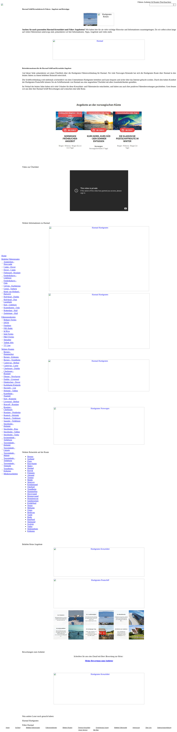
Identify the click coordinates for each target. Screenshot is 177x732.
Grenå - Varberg (10, 289)
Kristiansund (32, 484)
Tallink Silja (8, 342)
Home (3, 256)
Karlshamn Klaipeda (12, 385)
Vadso (29, 526)
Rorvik (30, 470)
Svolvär (30, 524)
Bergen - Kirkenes (11, 357)
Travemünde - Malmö (9, 454)
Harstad (30, 468)
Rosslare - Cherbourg (8, 408)
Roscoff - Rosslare (11, 404)
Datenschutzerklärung (164, 727)
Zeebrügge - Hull (11, 313)
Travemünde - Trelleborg (9, 459)
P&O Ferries (9, 337)
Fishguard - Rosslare (12, 273)
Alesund (30, 475)
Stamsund (31, 522)
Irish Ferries (8, 334)
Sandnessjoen (32, 501)
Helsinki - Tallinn (11, 391)
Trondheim (31, 489)
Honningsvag (32, 498)
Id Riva (7, 331)
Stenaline (7, 340)
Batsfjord (31, 519)
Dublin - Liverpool (11, 379)
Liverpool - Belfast (11, 401)
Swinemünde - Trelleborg (10, 438)
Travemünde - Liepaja (9, 449)
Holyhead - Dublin (11, 297)
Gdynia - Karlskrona (12, 286)
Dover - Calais (10, 270)
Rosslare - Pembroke (12, 412)
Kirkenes (31, 531)
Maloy (30, 466)
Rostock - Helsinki (11, 415)
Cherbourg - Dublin (12, 368)
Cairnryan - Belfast (11, 363)
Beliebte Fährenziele (120, 727)
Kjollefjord (31, 503)
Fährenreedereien (8, 317)
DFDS (6, 323)
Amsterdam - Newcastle (9, 263)
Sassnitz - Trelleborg (12, 421)
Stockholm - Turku (11, 435)
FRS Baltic (8, 328)
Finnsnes (31, 473)
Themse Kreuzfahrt (84, 727)
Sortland (30, 459)
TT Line (7, 345)
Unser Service (82, 730)
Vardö (29, 515)
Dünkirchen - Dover (12, 382)
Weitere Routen (7, 349)
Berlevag (31, 512)
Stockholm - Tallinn (12, 432)
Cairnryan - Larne (11, 366)
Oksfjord (31, 487)
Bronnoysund (32, 496)
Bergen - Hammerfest (9, 353)
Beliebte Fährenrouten (10, 259)
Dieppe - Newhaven (12, 376)
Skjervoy (31, 482)
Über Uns (149, 727)
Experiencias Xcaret (102, 727)
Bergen (30, 456)
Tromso (30, 477)
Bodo (29, 517)
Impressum (136, 727)
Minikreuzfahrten (11, 474)
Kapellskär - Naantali (9, 394)
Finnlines (7, 325)
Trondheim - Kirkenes (9, 470)
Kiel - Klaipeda (10, 399)
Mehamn (31, 508)
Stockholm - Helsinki (9, 425)
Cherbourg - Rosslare (9, 372)
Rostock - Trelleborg (12, 418)
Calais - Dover (10, 267)
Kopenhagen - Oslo (12, 308)
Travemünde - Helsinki (9, 444)
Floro (29, 461)
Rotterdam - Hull (10, 310)
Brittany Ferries (10, 320)
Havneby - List (10, 388)
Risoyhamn (32, 463)
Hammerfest (32, 491)
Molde (30, 480)
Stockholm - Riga (11, 429)
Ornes (29, 510)
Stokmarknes (32, 529)
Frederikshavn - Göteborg (10, 276)
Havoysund (32, 494)
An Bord (17, 727)
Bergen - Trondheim (12, 360)
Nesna (30, 505)
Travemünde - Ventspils (9, 464)
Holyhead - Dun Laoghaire (10, 301)
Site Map (96, 730)
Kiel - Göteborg (10, 305)
